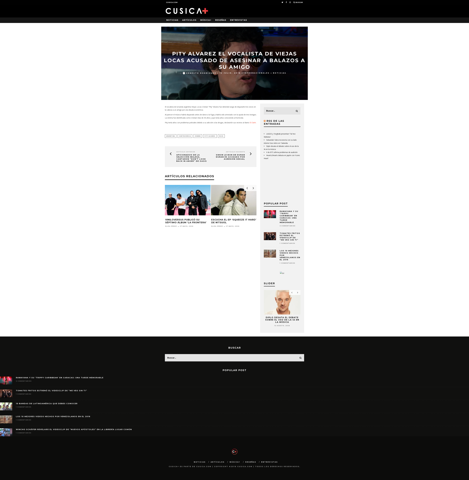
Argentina (170, 136)
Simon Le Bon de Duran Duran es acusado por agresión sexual (230, 157)
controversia (185, 136)
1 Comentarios (287, 243)
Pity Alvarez (210, 136)
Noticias (172, 20)
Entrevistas (238, 20)
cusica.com (172, 2)
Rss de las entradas (274, 122)
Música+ (205, 20)
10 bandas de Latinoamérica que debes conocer (47, 403)
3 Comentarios (287, 226)
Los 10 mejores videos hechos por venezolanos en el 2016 (53, 416)
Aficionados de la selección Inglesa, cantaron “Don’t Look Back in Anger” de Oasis (191, 158)
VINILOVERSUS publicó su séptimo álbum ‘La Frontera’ (186, 221)
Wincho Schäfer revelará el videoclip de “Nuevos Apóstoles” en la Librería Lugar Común (74, 429)
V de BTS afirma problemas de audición (282, 152)
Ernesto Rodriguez (201, 73)
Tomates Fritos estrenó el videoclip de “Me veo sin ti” (290, 236)
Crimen (198, 136)
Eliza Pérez (171, 226)
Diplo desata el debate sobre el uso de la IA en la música (282, 319)
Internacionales (257, 73)
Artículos (189, 20)
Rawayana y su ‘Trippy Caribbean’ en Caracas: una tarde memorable (289, 217)
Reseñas (220, 20)
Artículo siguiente (235, 152)
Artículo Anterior (185, 152)
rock (221, 136)
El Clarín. (253, 122)
